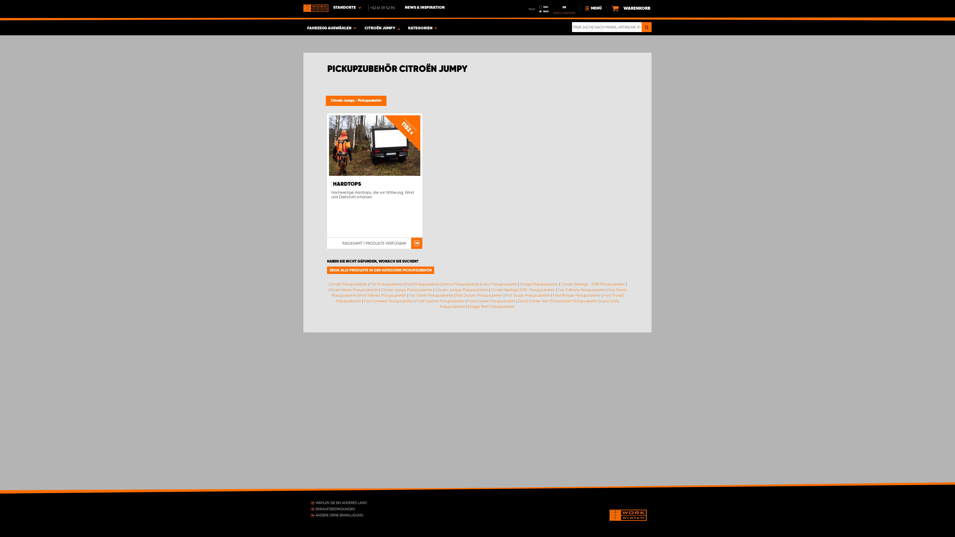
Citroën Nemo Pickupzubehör (353, 290)
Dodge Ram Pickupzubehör (491, 306)
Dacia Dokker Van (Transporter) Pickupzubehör (558, 301)
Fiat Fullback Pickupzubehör (582, 290)
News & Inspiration (425, 8)
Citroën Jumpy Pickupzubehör (406, 290)
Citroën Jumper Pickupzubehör (461, 290)
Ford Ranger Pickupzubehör (577, 295)
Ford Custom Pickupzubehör (440, 301)
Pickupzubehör (370, 100)
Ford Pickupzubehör (423, 284)
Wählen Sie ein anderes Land (341, 503)
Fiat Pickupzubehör (386, 284)
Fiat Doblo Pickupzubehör (431, 295)
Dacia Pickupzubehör (460, 284)
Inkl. (546, 7)
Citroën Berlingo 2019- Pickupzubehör (523, 290)
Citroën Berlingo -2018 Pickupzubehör (593, 284)
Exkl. (546, 11)
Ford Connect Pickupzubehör (389, 301)
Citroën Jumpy (343, 100)
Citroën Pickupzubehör (348, 284)
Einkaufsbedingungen (335, 509)
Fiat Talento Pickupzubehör (382, 295)
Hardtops (347, 184)
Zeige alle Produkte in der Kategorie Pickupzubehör (381, 270)
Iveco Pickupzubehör (499, 284)
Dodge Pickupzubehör (539, 284)
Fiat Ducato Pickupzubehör (479, 295)
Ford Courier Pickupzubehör (491, 301)
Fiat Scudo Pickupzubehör (527, 295)
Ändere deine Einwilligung (339, 515)
